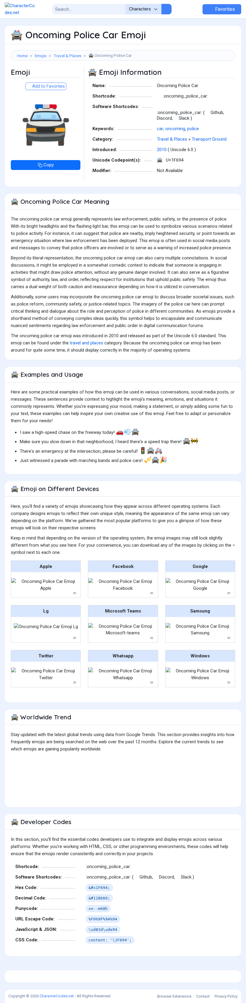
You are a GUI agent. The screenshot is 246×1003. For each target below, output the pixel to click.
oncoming (175, 128)
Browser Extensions (174, 996)
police (193, 128)
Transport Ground (209, 139)
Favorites (224, 9)
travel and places (86, 343)
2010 (161, 149)
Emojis (40, 55)
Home (22, 55)
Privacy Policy (226, 996)
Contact (203, 996)
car (160, 128)
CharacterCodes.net (57, 996)
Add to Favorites (48, 86)
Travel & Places (67, 55)
